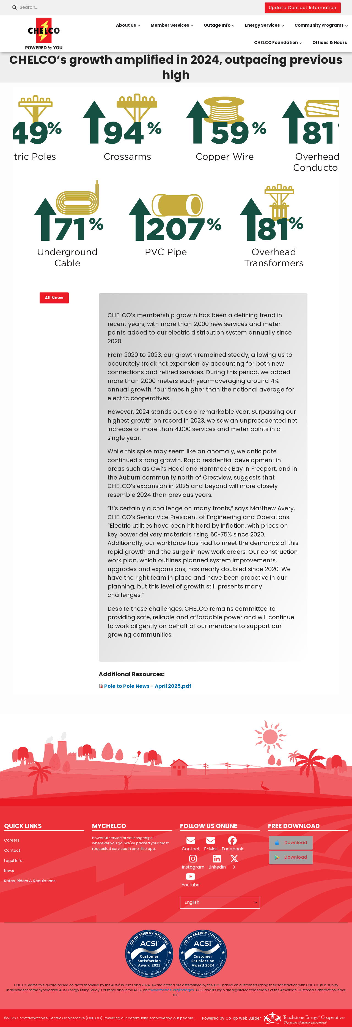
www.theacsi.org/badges (172, 990)
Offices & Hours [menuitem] (329, 42)
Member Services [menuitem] (172, 28)
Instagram (193, 867)
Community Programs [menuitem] (321, 28)
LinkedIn (217, 867)
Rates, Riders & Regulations (30, 881)
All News (54, 298)
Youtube (191, 885)
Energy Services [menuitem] (265, 28)
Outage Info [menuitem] (219, 28)
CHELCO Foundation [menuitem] (278, 45)
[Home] (44, 34)
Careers (11, 840)
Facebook (232, 849)
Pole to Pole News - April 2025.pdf (147, 686)
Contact (12, 850)
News (9, 870)
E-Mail (211, 849)
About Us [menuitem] (128, 28)
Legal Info (13, 860)
